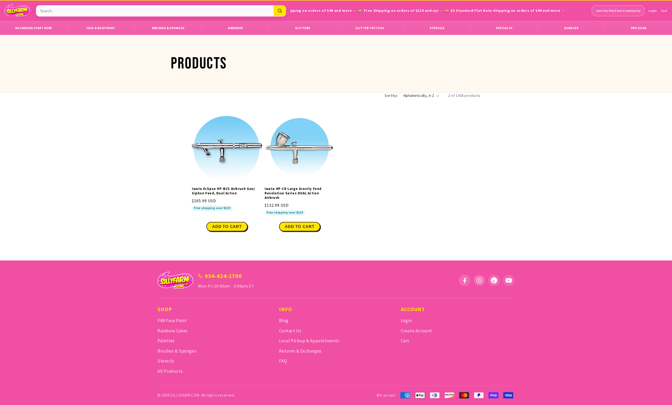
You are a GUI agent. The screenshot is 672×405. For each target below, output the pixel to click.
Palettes (166, 341)
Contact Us (290, 331)
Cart (664, 11)
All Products (170, 371)
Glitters (302, 28)
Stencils (437, 28)
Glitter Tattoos (369, 28)
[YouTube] (508, 280)
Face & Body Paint (100, 28)
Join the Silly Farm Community (618, 11)
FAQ (283, 361)
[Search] (280, 10)
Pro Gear (638, 28)
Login (653, 11)
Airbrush (235, 28)
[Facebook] (464, 280)
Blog (283, 320)
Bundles (571, 28)
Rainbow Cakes (173, 331)
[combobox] (155, 11)
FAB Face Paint (172, 320)
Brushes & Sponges (168, 28)
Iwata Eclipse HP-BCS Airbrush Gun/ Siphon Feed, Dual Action (223, 191)
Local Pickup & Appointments (309, 341)
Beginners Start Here (33, 28)
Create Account (416, 331)
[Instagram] (479, 280)
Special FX (504, 28)
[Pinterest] (494, 280)
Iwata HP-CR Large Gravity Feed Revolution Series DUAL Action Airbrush (293, 193)
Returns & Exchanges (300, 351)
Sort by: (391, 95)
